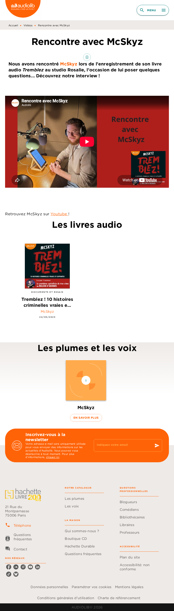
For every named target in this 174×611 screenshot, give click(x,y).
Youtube (59, 213)
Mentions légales (129, 587)
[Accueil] (23, 10)
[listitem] (8, 567)
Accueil (13, 25)
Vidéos (28, 25)
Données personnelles (49, 587)
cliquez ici (52, 457)
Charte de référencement (119, 598)
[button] (87, 57)
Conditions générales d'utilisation (65, 598)
